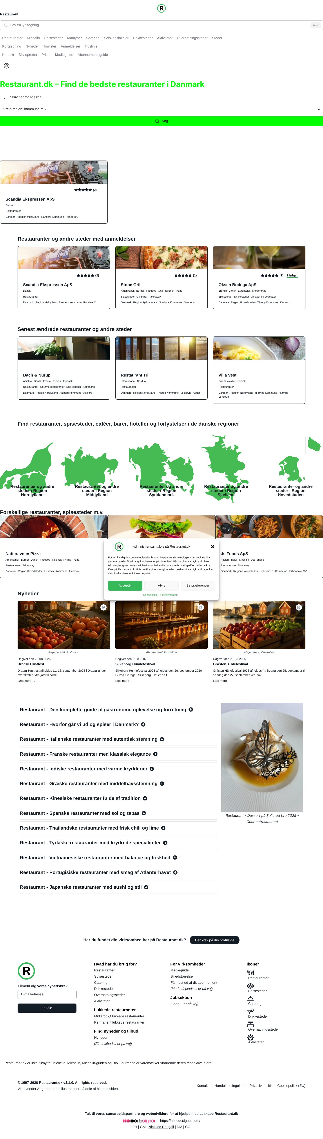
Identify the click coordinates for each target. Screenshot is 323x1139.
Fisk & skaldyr (226, 381)
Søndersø (190, 302)
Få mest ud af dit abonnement (194, 983)
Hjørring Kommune (266, 392)
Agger (196, 392)
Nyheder (100, 1038)
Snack (260, 559)
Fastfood (151, 290)
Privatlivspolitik (169, 594)
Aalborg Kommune (70, 392)
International (128, 381)
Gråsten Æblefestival (230, 664)
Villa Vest (227, 375)
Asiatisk (27, 381)
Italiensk (169, 290)
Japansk (68, 381)
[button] (212, 546)
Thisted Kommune (168, 392)
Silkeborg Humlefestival (135, 664)
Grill (160, 290)
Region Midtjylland (29, 216)
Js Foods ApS (234, 553)
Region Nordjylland (47, 392)
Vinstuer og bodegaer (263, 296)
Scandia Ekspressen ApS (30, 199)
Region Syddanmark (145, 302)
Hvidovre (74, 571)
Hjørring (283, 392)
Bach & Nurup (37, 375)
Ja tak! (47, 1008)
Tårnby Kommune (267, 302)
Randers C (72, 216)
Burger (140, 290)
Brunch (222, 290)
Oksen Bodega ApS (237, 284)
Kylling (67, 559)
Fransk (47, 381)
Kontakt (203, 1086)
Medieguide (180, 970)
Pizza (179, 290)
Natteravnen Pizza (23, 553)
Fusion (57, 381)
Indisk (233, 559)
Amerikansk (128, 290)
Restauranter (13, 210)
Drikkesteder (241, 296)
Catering (100, 983)
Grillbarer (141, 296)
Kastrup (284, 302)
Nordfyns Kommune (170, 302)
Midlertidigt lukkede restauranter (119, 1016)
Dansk (9, 205)
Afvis (161, 585)
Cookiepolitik (150, 594)
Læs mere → (26, 680)
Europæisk (244, 290)
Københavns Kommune (273, 571)
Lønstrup (223, 396)
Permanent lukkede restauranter (119, 1022)
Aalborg (87, 392)
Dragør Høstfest (31, 664)
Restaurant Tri (135, 375)
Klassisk (244, 559)
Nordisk (141, 381)
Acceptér (125, 585)
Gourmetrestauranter (52, 386)
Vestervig (185, 392)
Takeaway (155, 296)
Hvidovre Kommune (55, 571)
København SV (298, 571)
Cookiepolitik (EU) (291, 1086)
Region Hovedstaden (243, 302)
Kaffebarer (89, 386)
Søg (165, 121)
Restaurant (9, 14)
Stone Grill (131, 284)
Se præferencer (197, 585)
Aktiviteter (102, 1001)
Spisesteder (128, 296)
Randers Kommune (52, 216)
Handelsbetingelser (229, 1086)
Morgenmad (259, 290)
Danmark (10, 216)
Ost (252, 559)
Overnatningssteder (109, 995)
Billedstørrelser (182, 976)
